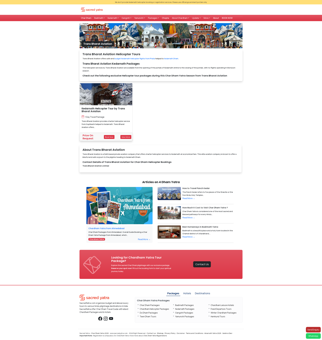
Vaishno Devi (227, 333)
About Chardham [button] (180, 18)
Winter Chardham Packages (223, 312)
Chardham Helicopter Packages (154, 309)
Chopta (165, 18)
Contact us (151, 333)
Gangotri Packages (184, 312)
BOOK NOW (227, 18)
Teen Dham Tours (148, 316)
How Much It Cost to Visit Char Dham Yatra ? (205, 207)
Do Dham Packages (149, 312)
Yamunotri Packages (184, 316)
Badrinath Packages (184, 305)
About (216, 18)
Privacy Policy (170, 333)
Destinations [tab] (202, 293)
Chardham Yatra (96, 239)
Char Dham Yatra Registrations (155, 335)
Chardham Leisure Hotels (222, 305)
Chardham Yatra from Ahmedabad (106, 228)
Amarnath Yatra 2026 (212, 333)
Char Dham (86, 18)
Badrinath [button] (98, 18)
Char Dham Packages (150, 305)
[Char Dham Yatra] (92, 9)
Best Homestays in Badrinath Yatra (200, 226)
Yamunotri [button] (139, 18)
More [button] (206, 18)
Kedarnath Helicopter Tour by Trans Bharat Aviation (103, 110)
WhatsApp (313, 336)
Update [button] (195, 18)
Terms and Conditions (194, 333)
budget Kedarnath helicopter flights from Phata (134, 58)
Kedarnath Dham (171, 58)
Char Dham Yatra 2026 (100, 333)
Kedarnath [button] (112, 18)
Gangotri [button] (126, 18)
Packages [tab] (173, 293)
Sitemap (160, 333)
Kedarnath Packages (184, 309)
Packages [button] (152, 18)
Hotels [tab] (187, 293)
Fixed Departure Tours (221, 309)
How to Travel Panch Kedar (196, 188)
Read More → (144, 239)
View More (126, 137)
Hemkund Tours (218, 316)
